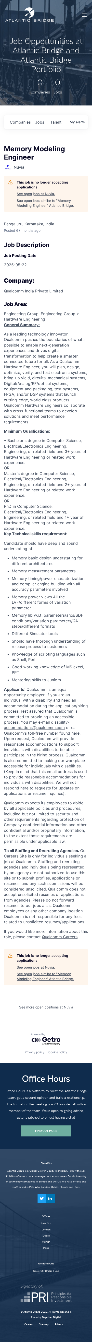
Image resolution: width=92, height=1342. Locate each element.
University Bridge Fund (46, 1270)
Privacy (59, 1324)
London (46, 1229)
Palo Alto (46, 1223)
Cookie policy (57, 1052)
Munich (46, 1241)
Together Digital (51, 1317)
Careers (28, 1324)
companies (20, 122)
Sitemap (44, 1324)
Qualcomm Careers (60, 936)
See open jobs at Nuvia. (36, 194)
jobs (39, 122)
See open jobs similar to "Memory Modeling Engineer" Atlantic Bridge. (45, 203)
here (75, 733)
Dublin (46, 1235)
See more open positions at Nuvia (46, 1007)
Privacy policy (34, 1052)
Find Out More (46, 1131)
